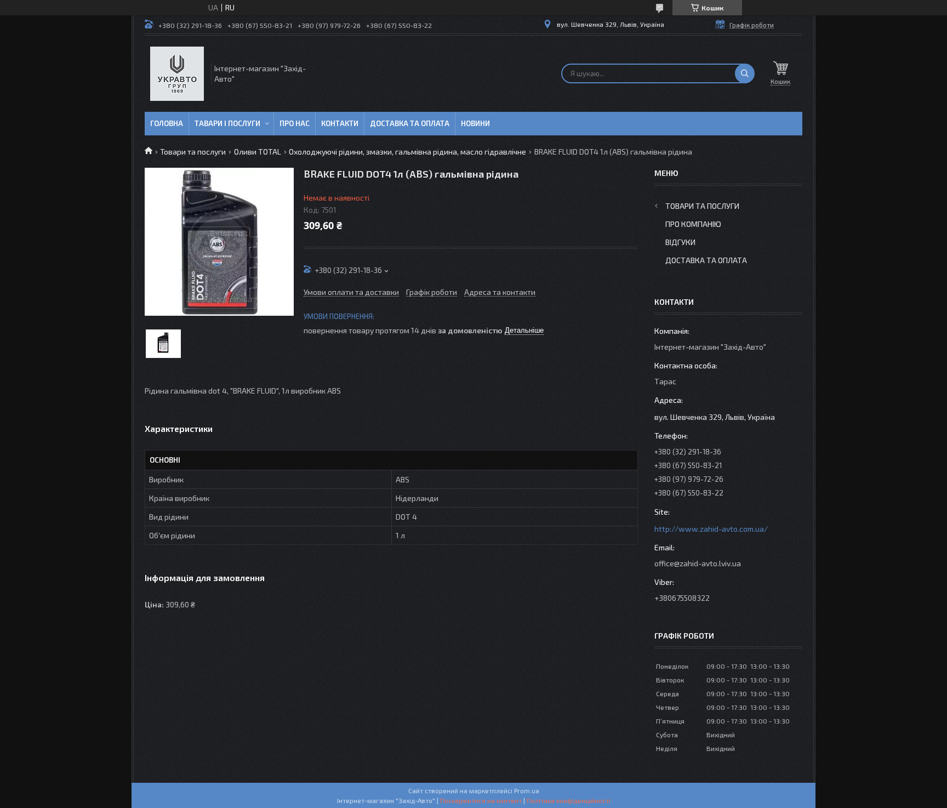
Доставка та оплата (409, 123)
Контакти (339, 123)
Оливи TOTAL (257, 151)
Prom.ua (526, 790)
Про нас (294, 123)
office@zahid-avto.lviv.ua (697, 563)
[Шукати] (745, 73)
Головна (166, 123)
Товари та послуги (193, 151)
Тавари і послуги (227, 123)
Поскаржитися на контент (481, 800)
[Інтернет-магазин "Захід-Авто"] (177, 74)
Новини (475, 123)
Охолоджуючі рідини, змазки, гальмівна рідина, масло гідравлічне (407, 151)
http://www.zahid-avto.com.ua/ (711, 528)
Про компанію (693, 224)
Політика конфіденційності (569, 800)
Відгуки (680, 242)
